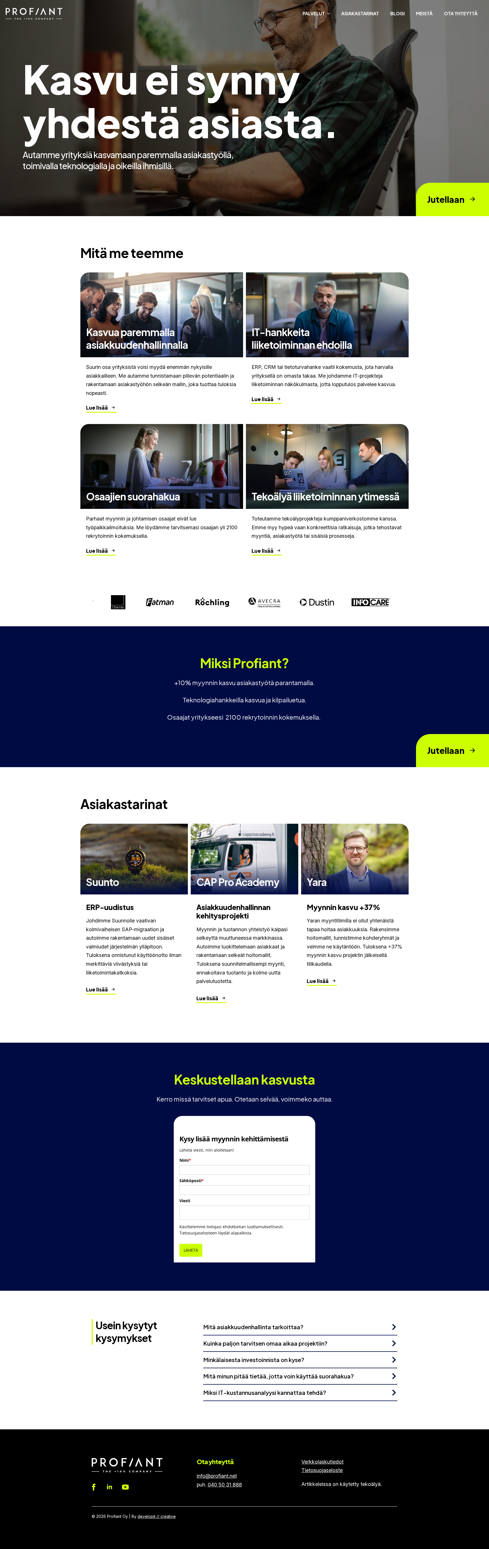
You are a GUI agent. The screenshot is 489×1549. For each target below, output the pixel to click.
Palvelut (314, 13)
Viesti (184, 1200)
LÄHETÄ (191, 1250)
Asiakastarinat (360, 13)
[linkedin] (109, 1487)
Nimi (185, 1160)
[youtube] (125, 1487)
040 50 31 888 (225, 1485)
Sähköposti (191, 1180)
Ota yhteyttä (461, 13)
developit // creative (157, 1516)
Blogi (397, 13)
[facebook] (93, 1487)
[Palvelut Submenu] (330, 13)
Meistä (424, 13)
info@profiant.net (217, 1476)
